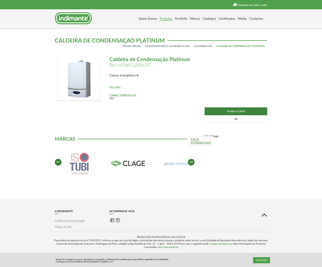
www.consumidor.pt (167, 247)
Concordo (261, 260)
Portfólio (181, 18)
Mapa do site (63, 226)
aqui (110, 261)
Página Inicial (132, 46)
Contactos (256, 18)
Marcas (195, 18)
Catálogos (209, 18)
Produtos (166, 18)
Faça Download (201, 141)
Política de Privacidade (70, 220)
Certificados (227, 18)
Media (242, 18)
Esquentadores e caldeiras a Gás (167, 46)
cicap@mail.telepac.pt (220, 244)
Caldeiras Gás (203, 46)
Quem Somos (147, 18)
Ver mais (115, 86)
